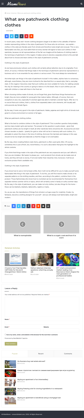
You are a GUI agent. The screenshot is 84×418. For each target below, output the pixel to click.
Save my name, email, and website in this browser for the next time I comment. (32, 334)
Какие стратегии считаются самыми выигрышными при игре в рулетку (46, 370)
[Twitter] (12, 36)
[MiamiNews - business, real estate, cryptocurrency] (16, 3)
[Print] (48, 206)
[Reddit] (31, 36)
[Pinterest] (26, 36)
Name (7, 319)
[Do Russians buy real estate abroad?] (10, 364)
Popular (15, 354)
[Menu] (3, 4)
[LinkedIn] (17, 36)
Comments (68, 354)
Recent (40, 354)
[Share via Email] (43, 206)
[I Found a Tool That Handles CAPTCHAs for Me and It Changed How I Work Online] (16, 259)
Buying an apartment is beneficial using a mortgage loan (39, 398)
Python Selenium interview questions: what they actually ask (42, 270)
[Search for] (81, 4)
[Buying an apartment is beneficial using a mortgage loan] (10, 400)
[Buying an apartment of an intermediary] (10, 382)
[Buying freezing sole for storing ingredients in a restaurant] (10, 391)
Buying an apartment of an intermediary (33, 379)
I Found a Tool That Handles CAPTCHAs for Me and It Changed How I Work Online (15, 270)
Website (46, 327)
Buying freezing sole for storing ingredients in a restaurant (40, 389)
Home (8, 13)
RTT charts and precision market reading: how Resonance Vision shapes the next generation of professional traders (67, 272)
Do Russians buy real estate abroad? (31, 361)
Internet (13, 13)
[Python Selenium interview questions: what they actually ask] (42, 259)
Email (7, 327)
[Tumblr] (21, 36)
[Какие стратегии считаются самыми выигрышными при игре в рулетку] (10, 373)
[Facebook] (7, 36)
